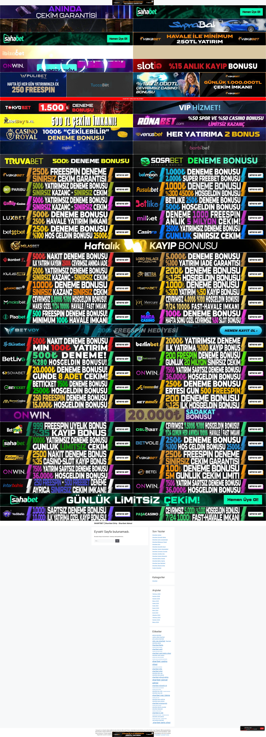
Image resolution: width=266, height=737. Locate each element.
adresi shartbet (156, 635)
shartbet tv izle (157, 713)
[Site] (66, 175)
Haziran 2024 (156, 620)
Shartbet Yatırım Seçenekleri (160, 549)
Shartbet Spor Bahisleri (158, 563)
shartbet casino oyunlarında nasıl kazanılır (159, 659)
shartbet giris (157, 669)
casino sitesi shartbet (158, 637)
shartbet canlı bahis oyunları (157, 651)
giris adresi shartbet (158, 639)
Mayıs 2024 (155, 622)
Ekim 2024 (155, 610)
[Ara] (117, 541)
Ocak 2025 (155, 605)
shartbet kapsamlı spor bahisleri (158, 687)
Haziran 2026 (156, 596)
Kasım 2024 (155, 608)
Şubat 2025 (155, 603)
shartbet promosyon (159, 703)
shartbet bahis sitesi (161, 722)
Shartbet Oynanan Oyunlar (159, 551)
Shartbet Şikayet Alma (158, 565)
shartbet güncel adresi (159, 681)
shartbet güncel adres (160, 677)
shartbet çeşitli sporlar (156, 718)
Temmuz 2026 (156, 594)
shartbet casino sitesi (159, 663)
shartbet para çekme (158, 701)
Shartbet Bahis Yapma (158, 561)
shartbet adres (156, 643)
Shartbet (154, 581)
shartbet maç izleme (161, 695)
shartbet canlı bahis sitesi (161, 653)
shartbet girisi (157, 671)
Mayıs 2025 (155, 601)
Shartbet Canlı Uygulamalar (160, 539)
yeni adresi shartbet (158, 720)
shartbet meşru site (155, 697)
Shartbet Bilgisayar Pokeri (159, 542)
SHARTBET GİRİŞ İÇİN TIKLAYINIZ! (133, 99)
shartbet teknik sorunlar (159, 707)
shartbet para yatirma (158, 699)
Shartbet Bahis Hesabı (158, 558)
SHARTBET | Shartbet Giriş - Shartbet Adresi (113, 523)
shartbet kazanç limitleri (156, 689)
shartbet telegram (157, 709)
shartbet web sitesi (165, 714)
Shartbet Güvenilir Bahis (159, 537)
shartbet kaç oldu (157, 691)
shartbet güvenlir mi (159, 685)
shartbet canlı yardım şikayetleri (158, 657)
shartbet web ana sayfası (156, 714)
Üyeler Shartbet (156, 568)
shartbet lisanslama (166, 691)
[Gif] (133, 245)
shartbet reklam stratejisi (156, 705)
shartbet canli (157, 649)
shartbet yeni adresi (158, 716)
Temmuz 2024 (156, 617)
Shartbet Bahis (157, 645)
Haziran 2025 (156, 598)
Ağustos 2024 (156, 615)
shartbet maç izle (157, 693)
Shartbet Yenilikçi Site (158, 554)
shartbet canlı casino (158, 655)
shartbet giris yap (157, 673)
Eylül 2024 (155, 612)
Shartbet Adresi (156, 535)
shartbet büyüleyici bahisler (157, 647)
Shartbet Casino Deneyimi (159, 556)
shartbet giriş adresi (158, 675)
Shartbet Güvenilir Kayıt (159, 546)
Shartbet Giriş (156, 544)
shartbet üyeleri (164, 718)
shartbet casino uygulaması (157, 666)
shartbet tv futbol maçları (156, 710)
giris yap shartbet (158, 641)
